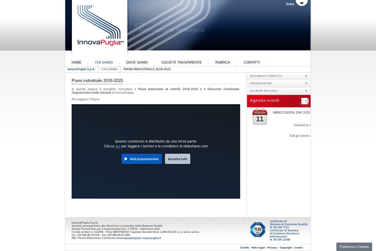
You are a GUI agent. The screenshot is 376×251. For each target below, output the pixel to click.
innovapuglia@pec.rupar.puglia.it (138, 238)
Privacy (272, 247)
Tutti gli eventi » (300, 136)
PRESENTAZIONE (261, 83)
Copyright (286, 247)
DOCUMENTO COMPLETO (266, 76)
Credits (244, 247)
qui (117, 146)
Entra (290, 4)
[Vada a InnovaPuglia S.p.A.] (99, 29)
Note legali (258, 247)
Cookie (298, 247)
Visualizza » (302, 125)
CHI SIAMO (109, 69)
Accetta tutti (177, 159)
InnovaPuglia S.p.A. (81, 69)
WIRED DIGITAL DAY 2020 (291, 112)
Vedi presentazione (144, 159)
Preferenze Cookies (354, 247)
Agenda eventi (265, 100)
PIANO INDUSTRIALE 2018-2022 (147, 69)
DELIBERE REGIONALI (264, 90)
